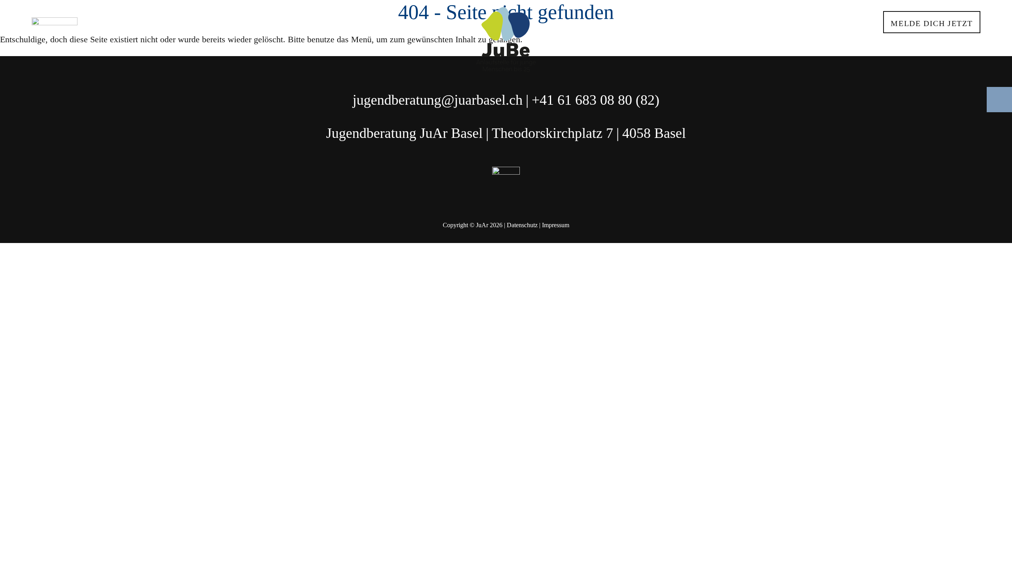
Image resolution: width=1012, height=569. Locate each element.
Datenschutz (522, 225)
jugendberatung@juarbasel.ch (438, 100)
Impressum (555, 225)
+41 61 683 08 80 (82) (595, 100)
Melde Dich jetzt (932, 23)
